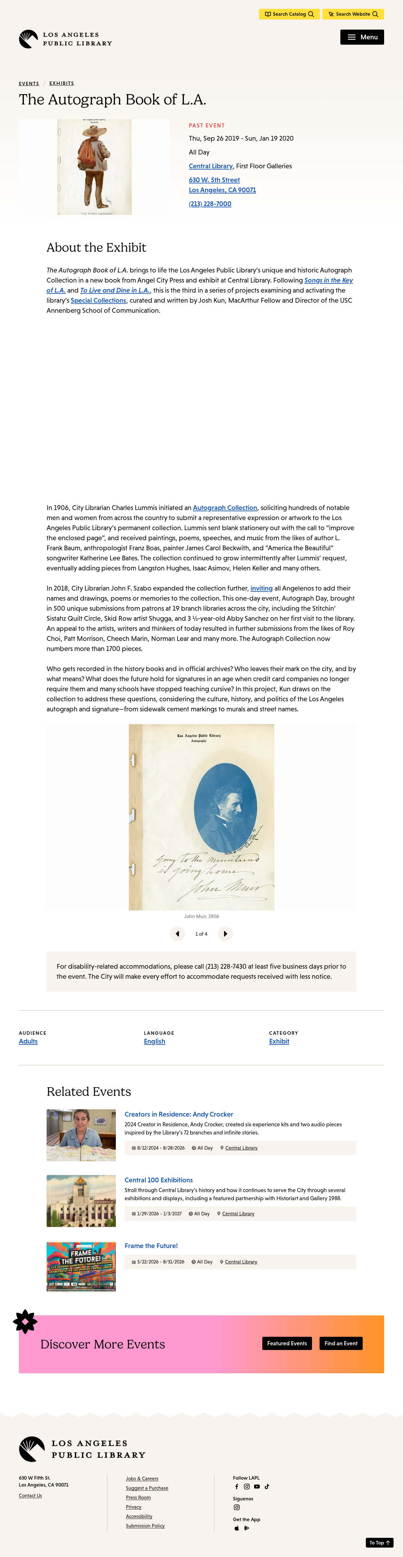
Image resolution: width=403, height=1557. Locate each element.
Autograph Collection (225, 508)
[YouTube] (257, 1486)
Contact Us (30, 1495)
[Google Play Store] (247, 1528)
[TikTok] (267, 1486)
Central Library (211, 166)
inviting (262, 588)
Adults (28, 1041)
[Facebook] (237, 1486)
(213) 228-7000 (210, 204)
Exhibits (61, 83)
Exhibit (279, 1041)
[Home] (65, 39)
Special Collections (98, 300)
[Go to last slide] (177, 933)
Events (29, 83)
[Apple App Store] (237, 1528)
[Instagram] (247, 1486)
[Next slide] (225, 933)
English (154, 1041)
